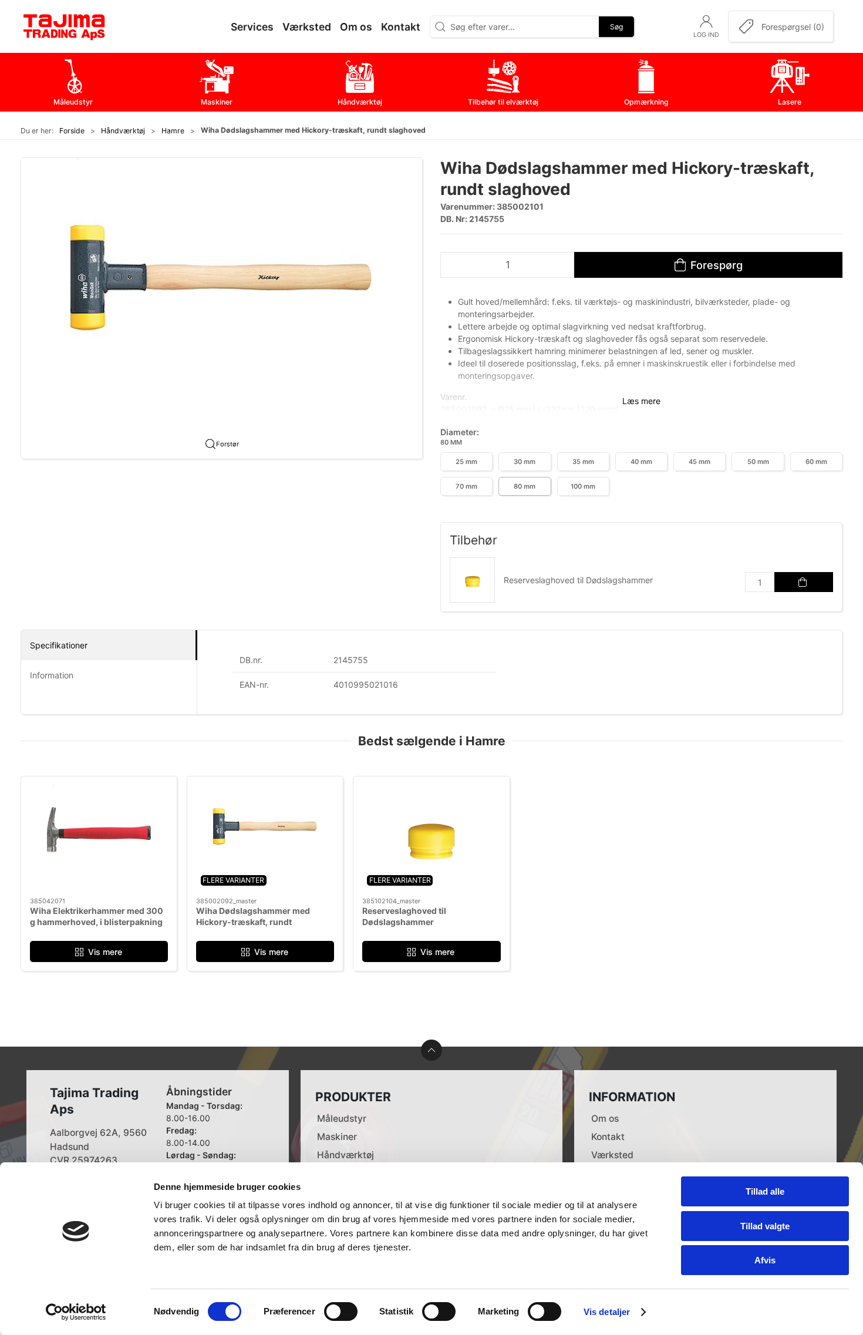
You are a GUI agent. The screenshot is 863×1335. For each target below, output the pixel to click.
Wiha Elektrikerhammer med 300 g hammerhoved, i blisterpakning (96, 916)
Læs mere (641, 401)
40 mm (641, 462)
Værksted (612, 1155)
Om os (605, 1118)
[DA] (65, 26)
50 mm (758, 462)
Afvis (765, 1260)
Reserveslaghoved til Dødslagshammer (578, 580)
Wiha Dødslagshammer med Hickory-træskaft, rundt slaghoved (253, 922)
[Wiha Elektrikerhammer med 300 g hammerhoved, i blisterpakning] (99, 837)
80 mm (524, 486)
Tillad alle (765, 1191)
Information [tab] (51, 675)
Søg (616, 26)
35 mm (583, 462)
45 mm (699, 462)
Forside (72, 130)
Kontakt (608, 1136)
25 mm (466, 462)
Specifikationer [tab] (58, 645)
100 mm (583, 486)
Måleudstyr (341, 1118)
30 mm (524, 462)
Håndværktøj (123, 130)
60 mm (816, 462)
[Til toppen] (431, 1050)
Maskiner (337, 1136)
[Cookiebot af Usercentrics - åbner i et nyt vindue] (76, 1312)
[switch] (341, 1311)
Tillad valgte (765, 1226)
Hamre (172, 130)
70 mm (466, 486)
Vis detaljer (607, 1312)
